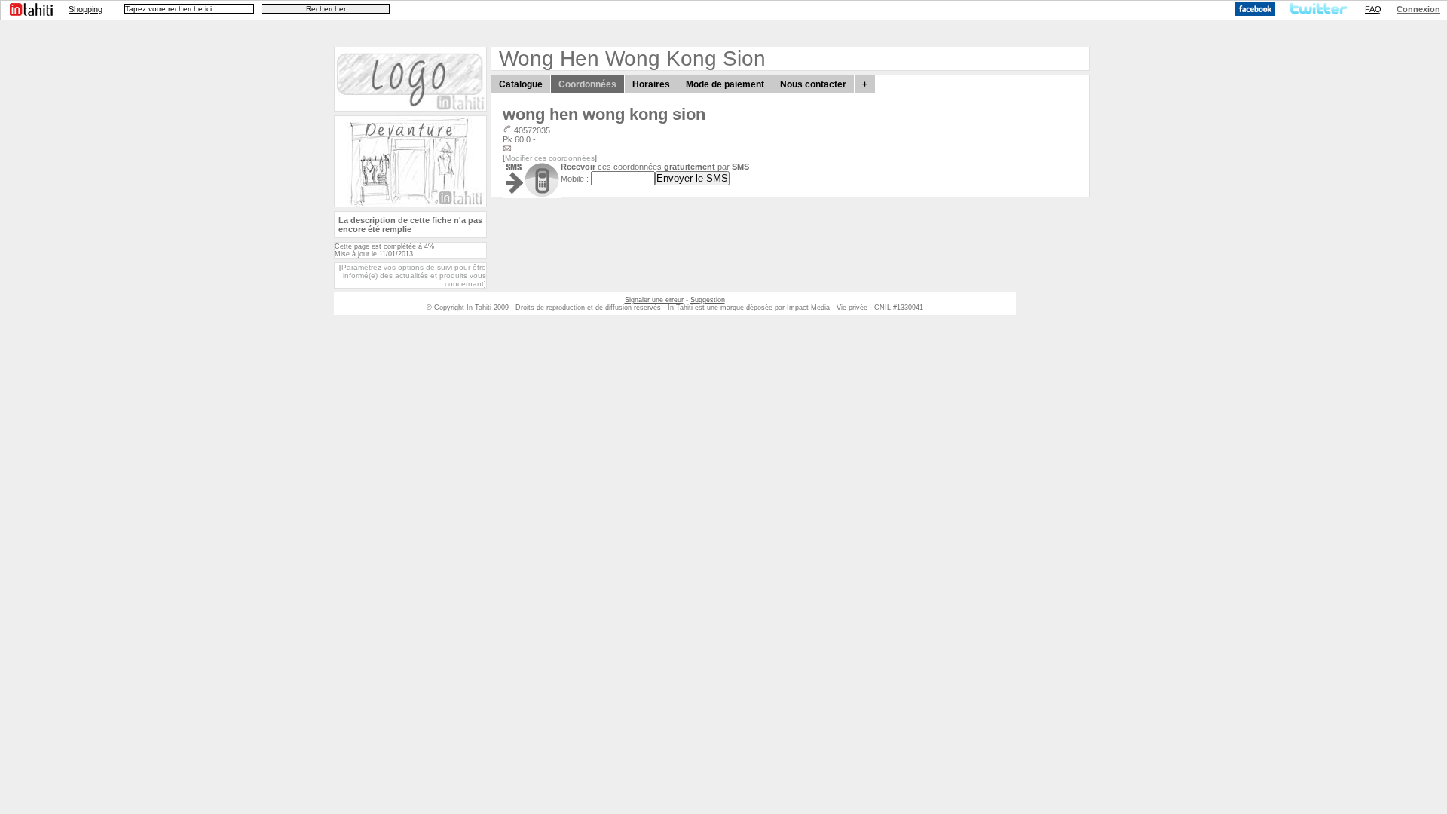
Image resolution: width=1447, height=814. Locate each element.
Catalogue (521, 84)
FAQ (1373, 9)
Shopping (85, 9)
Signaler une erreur (654, 300)
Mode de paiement (725, 84)
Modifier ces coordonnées (550, 158)
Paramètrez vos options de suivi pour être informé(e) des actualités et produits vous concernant (413, 275)
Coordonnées (587, 84)
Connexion (1418, 9)
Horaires (651, 84)
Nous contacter (813, 84)
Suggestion (707, 300)
